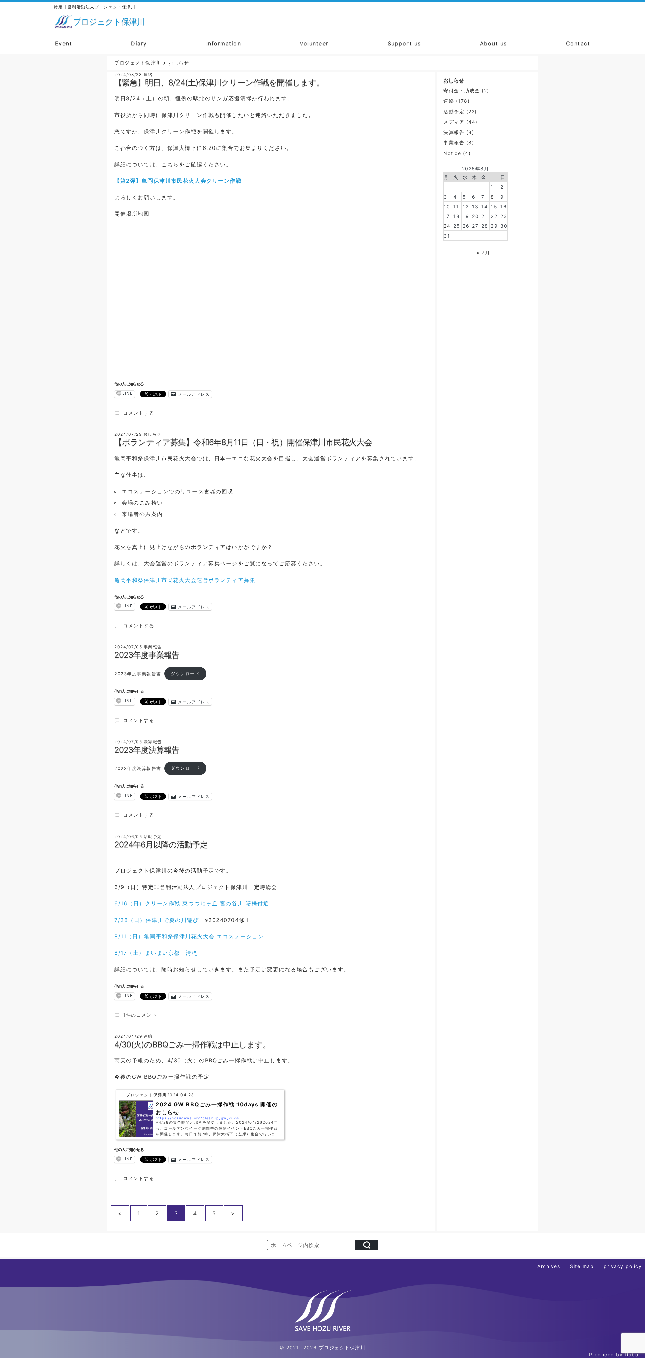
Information (223, 43)
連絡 (448, 101)
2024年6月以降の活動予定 (161, 844)
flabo (632, 1354)
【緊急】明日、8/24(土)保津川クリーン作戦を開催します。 (219, 82)
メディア (453, 122)
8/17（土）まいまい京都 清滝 (156, 952)
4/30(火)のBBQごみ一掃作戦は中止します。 (192, 1044)
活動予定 (453, 111)
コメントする (138, 413)
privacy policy (623, 1266)
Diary (139, 43)
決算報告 (453, 132)
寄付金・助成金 (461, 90)
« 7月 (483, 252)
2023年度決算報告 (146, 750)
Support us (404, 43)
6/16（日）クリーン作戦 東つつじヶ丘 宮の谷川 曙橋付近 (191, 903)
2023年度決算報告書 (137, 768)
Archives (548, 1266)
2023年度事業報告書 (137, 673)
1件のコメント (140, 1015)
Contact (578, 43)
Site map (582, 1266)
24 (447, 226)
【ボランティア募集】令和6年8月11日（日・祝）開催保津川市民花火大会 (243, 442)
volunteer (314, 43)
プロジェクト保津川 (342, 1347)
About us (493, 43)
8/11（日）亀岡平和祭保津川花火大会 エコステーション (189, 936)
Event (63, 43)
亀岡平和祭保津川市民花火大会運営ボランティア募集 (184, 580)
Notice (452, 153)
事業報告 (453, 142)
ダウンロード (185, 673)
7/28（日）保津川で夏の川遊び (156, 920)
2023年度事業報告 (146, 655)
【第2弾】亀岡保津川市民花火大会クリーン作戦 (178, 180)
